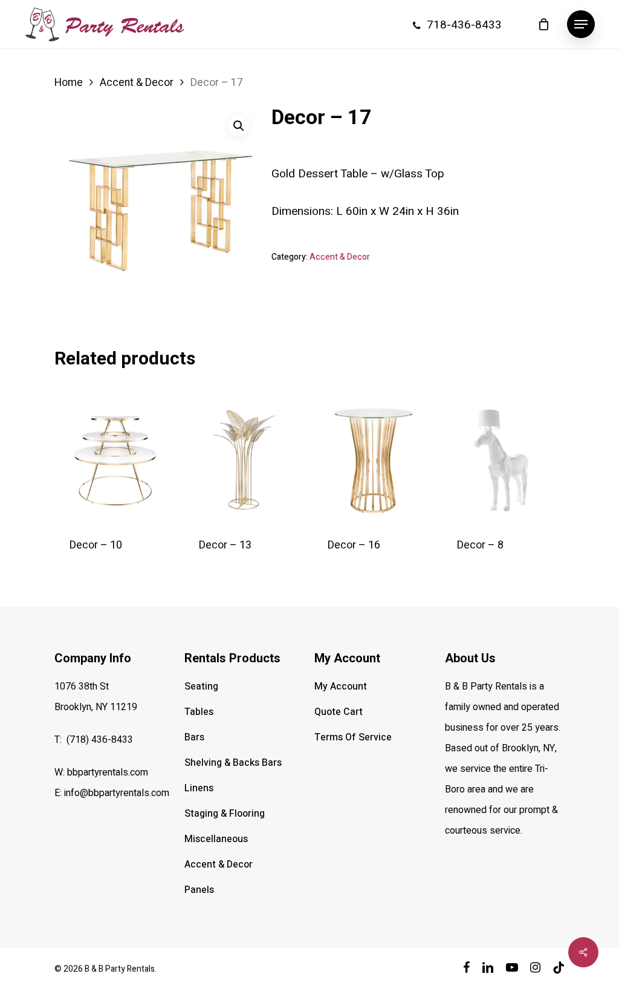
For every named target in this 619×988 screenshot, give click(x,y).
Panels (199, 890)
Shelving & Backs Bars (233, 763)
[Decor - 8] (503, 459)
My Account (340, 686)
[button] (581, 24)
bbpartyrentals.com (107, 772)
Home (68, 82)
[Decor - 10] (115, 459)
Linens (198, 788)
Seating (201, 686)
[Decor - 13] (245, 459)
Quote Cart (338, 712)
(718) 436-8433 (99, 740)
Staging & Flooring (224, 813)
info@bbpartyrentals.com (116, 793)
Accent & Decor (136, 82)
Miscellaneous (216, 839)
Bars (194, 737)
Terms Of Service (353, 737)
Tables (198, 712)
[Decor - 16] (374, 459)
